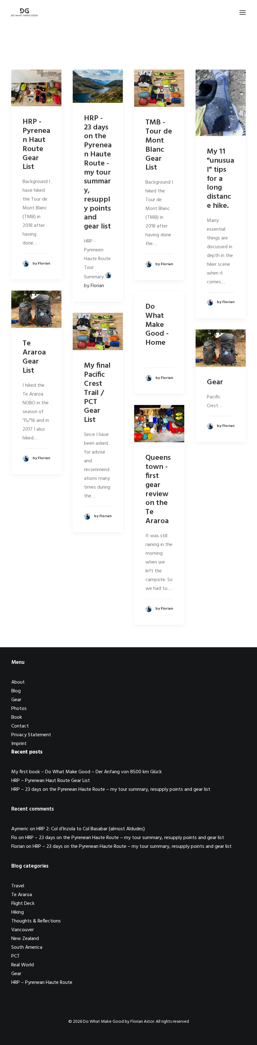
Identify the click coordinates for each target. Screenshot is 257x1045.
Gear (215, 382)
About (18, 682)
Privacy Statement (31, 735)
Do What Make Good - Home (157, 325)
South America (26, 947)
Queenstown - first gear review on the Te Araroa (158, 489)
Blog (16, 691)
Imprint (19, 744)
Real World (22, 965)
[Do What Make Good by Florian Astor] (24, 12)
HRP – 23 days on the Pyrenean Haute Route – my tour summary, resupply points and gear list (110, 789)
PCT (15, 956)
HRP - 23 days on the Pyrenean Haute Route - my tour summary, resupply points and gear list (98, 173)
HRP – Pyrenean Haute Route (41, 983)
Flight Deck (22, 904)
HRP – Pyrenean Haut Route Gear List (50, 781)
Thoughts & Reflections (36, 921)
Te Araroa (21, 895)
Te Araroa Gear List (34, 357)
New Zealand (25, 939)
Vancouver (22, 930)
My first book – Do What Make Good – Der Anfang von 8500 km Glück (86, 772)
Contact (20, 726)
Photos (19, 709)
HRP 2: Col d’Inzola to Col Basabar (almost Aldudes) (90, 829)
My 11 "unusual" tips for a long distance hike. (220, 179)
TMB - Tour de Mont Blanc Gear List (158, 145)
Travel (17, 886)
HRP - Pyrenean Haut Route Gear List (36, 144)
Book (16, 717)
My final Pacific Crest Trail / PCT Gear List (97, 393)
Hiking (17, 912)
